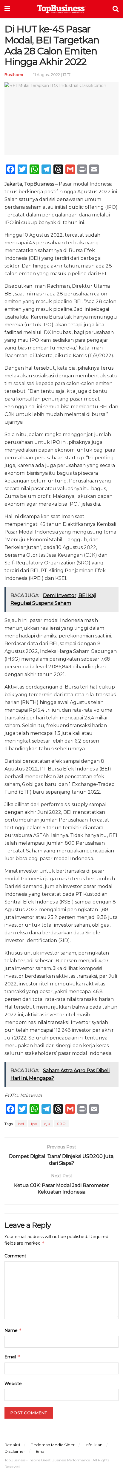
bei (21, 1123)
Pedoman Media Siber (53, 1444)
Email (12, 1357)
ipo (34, 1123)
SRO (61, 1123)
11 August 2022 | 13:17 (51, 74)
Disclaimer (14, 1451)
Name (13, 1330)
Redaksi (12, 1444)
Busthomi (13, 74)
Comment (15, 1256)
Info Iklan (93, 1444)
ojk (47, 1123)
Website (13, 1383)
